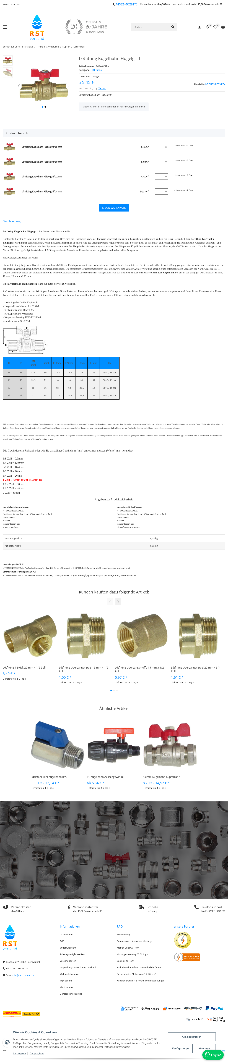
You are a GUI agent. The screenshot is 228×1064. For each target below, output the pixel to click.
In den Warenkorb (114, 207)
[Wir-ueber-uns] (86, 27)
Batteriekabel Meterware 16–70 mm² (136, 974)
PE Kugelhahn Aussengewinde (105, 776)
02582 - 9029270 (126, 4)
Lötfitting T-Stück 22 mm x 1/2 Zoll (24, 667)
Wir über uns (66, 987)
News (6, 4)
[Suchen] (173, 27)
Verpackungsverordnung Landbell (78, 967)
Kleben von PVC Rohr (128, 947)
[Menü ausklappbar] (5, 27)
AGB (62, 941)
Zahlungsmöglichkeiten (72, 954)
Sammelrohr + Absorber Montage (134, 941)
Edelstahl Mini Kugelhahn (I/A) (49, 776)
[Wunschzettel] (213, 27)
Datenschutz (37, 1053)
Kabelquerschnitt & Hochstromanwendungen (141, 980)
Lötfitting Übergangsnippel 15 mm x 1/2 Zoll (83, 669)
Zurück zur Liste (11, 46)
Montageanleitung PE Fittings (132, 954)
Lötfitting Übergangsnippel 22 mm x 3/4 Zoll (195, 669)
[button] (205, 27)
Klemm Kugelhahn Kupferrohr (161, 776)
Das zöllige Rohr (125, 960)
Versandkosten (68, 960)
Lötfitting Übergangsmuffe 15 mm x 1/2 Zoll (139, 669)
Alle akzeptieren (191, 1036)
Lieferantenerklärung (71, 993)
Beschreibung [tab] (12, 221)
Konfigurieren (180, 1048)
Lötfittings (96, 70)
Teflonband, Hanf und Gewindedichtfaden (139, 967)
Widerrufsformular (69, 974)
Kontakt (15, 4)
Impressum (19, 1053)
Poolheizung (123, 934)
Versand (102, 88)
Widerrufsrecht (68, 947)
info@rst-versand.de (23, 975)
